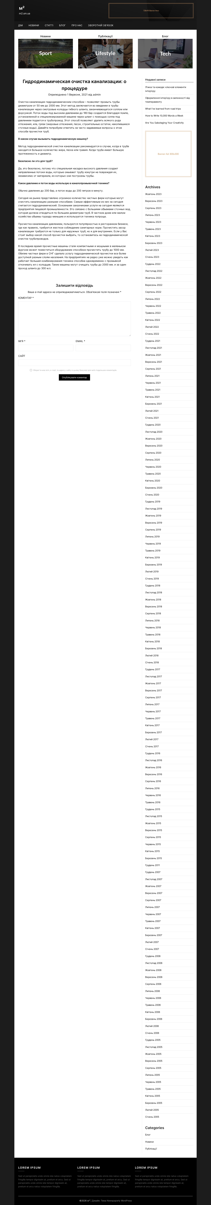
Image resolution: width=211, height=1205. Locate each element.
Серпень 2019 (153, 529)
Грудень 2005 (152, 1039)
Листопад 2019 (153, 508)
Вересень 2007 (153, 893)
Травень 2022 (153, 312)
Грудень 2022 (152, 264)
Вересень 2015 (153, 830)
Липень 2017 (152, 704)
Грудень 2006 (152, 956)
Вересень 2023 (153, 201)
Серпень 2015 (153, 837)
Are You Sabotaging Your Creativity (164, 122)
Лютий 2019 (151, 571)
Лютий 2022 (152, 326)
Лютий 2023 (152, 250)
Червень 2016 (153, 795)
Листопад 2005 (153, 1047)
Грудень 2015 (152, 809)
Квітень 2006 (152, 1012)
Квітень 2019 (152, 557)
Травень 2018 (152, 634)
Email (80, 341)
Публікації (151, 1148)
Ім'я (21, 341)
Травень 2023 (153, 229)
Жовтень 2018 (153, 599)
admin (97, 94)
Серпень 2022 (153, 291)
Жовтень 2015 (153, 823)
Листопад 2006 (153, 963)
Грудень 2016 (152, 753)
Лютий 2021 (151, 410)
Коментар (26, 297)
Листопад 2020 (153, 431)
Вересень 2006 (153, 977)
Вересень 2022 (153, 284)
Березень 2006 (153, 1018)
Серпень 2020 (153, 452)
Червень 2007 (153, 914)
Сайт (21, 355)
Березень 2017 (153, 732)
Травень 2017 (152, 718)
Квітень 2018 (152, 641)
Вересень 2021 (153, 361)
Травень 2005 (153, 1088)
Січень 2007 (152, 949)
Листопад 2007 (153, 879)
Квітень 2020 (152, 480)
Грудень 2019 (152, 501)
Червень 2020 (153, 466)
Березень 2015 (153, 858)
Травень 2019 (152, 550)
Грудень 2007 (152, 872)
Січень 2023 (152, 256)
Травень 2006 (153, 1004)
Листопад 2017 (153, 676)
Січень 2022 (152, 333)
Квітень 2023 (152, 235)
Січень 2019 (152, 578)
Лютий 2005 (152, 1109)
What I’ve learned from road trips (163, 108)
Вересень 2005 (153, 1060)
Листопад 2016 (153, 760)
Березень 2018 (153, 648)
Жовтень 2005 (153, 1053)
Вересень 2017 (153, 690)
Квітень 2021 (152, 396)
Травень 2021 (152, 389)
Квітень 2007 (152, 928)
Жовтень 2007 (153, 886)
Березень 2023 (153, 243)
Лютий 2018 (151, 655)
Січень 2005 (152, 1116)
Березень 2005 (153, 1102)
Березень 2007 (153, 935)
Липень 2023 (152, 215)
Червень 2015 (153, 844)
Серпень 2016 (153, 781)
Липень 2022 (152, 299)
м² (22, 8)
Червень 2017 (153, 711)
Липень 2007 (152, 907)
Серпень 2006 (153, 984)
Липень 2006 (152, 991)
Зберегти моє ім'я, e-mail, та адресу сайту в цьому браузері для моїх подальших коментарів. (75, 370)
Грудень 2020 (152, 424)
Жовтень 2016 (153, 767)
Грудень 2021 (152, 340)
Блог (62, 25)
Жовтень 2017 (153, 683)
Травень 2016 (152, 802)
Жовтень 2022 (153, 277)
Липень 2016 (152, 788)
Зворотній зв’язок (101, 25)
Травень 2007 (153, 921)
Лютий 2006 (152, 1026)
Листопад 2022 (153, 270)
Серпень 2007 (153, 900)
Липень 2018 (152, 620)
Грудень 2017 (152, 669)
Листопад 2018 (153, 592)
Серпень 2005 (153, 1067)
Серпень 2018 (153, 613)
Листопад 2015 (153, 816)
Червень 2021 (153, 382)
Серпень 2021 (153, 368)
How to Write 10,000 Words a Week (164, 115)
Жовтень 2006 (153, 970)
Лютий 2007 (152, 942)
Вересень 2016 (153, 774)
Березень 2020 (153, 487)
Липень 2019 (152, 536)
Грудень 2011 (152, 865)
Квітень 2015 (152, 851)
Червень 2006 (153, 998)
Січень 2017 (152, 746)
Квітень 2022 (152, 319)
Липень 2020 (152, 459)
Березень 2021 (153, 403)
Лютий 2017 (151, 739)
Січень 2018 (152, 662)
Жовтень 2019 (153, 515)
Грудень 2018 (152, 585)
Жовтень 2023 (153, 194)
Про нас (77, 25)
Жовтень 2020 (153, 438)
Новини (34, 25)
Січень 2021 (152, 417)
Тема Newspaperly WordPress (116, 1200)
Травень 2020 (153, 473)
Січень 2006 (152, 1033)
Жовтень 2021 (153, 354)
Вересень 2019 (153, 522)
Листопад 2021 (153, 347)
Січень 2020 (152, 494)
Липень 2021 (152, 375)
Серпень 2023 (153, 208)
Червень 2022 (153, 305)
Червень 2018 (153, 627)
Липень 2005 (152, 1074)
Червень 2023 (153, 221)
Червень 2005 (153, 1082)
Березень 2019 (153, 564)
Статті (49, 25)
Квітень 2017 (152, 725)
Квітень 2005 (152, 1095)
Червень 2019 (153, 543)
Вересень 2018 (153, 606)
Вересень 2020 (153, 445)
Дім (20, 25)
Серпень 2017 (153, 697)
